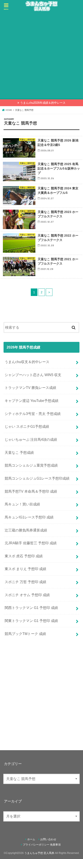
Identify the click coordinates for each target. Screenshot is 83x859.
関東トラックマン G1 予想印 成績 (31, 621)
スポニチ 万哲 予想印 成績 (25, 582)
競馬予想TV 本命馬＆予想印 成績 (31, 491)
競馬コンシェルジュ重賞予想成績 (31, 465)
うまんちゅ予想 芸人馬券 (39, 853)
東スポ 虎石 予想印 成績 (24, 556)
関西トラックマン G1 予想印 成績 (31, 608)
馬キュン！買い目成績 (22, 504)
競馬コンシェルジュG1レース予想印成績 (37, 478)
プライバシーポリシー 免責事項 (42, 844)
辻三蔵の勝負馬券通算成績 (26, 530)
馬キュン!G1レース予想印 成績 (29, 517)
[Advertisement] (41, 55)
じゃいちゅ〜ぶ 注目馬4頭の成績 (31, 439)
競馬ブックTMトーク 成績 (25, 634)
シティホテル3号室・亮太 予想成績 (33, 414)
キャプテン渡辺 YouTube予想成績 (31, 401)
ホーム (31, 839)
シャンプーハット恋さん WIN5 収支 (33, 375)
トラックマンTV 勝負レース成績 (30, 388)
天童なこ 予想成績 (19, 452)
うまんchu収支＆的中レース (27, 362)
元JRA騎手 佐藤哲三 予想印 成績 (31, 543)
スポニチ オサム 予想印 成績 (27, 595)
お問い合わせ (48, 839)
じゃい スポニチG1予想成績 (27, 426)
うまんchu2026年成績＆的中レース (43, 102)
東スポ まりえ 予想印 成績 (25, 569)
